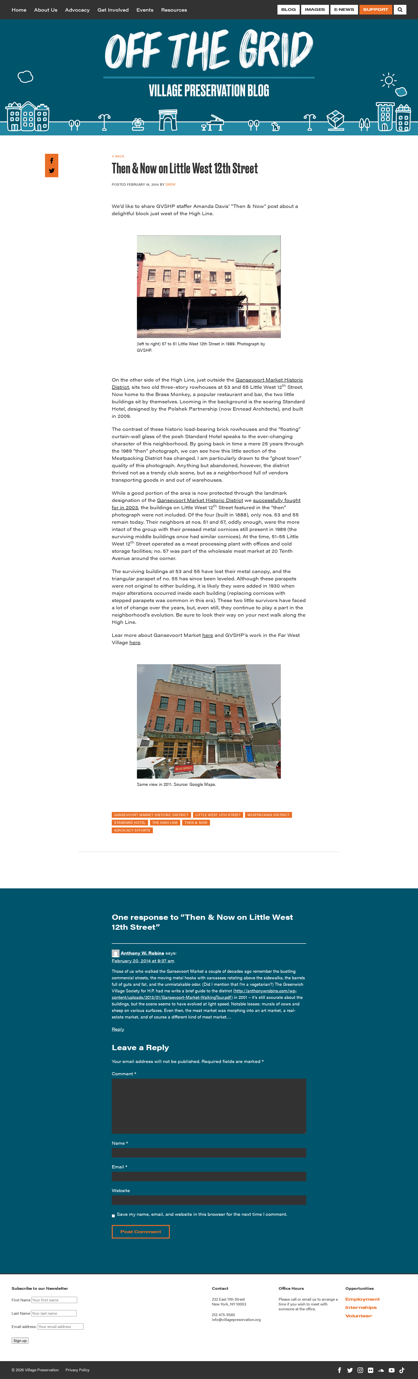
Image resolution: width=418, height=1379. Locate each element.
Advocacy (77, 9)
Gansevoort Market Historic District (200, 499)
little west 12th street (218, 814)
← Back (118, 156)
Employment (362, 1299)
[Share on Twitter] (51, 169)
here (207, 634)
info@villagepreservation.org (236, 1319)
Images (315, 9)
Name (120, 1143)
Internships (361, 1307)
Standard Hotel (130, 822)
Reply (118, 1029)
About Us (45, 9)
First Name (21, 1300)
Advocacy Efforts (132, 830)
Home (19, 9)
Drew (170, 184)
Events (144, 9)
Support (375, 9)
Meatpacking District (268, 814)
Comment (124, 1073)
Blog (288, 9)
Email (119, 1167)
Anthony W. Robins (142, 953)
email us (309, 1299)
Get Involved (113, 9)
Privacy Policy (78, 1369)
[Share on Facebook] (51, 159)
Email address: (25, 1326)
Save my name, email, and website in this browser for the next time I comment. (202, 1214)
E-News (344, 9)
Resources (174, 9)
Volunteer (358, 1315)
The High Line (165, 822)
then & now (196, 822)
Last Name (21, 1313)
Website (121, 1190)
